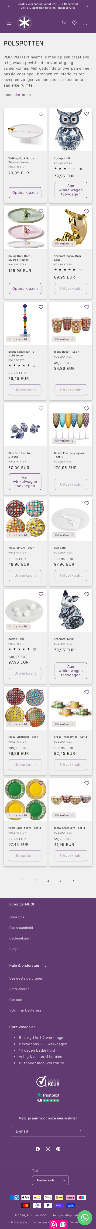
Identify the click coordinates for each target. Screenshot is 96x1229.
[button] (9, 23)
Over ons (16, 917)
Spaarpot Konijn (64, 639)
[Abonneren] (80, 1131)
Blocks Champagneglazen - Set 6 (70, 455)
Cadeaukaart (20, 938)
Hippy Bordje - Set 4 (21, 548)
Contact (15, 1000)
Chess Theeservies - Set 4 (70, 737)
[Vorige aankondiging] (8, 6)
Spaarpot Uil (62, 158)
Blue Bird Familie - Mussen (20, 455)
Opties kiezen (25, 192)
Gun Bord (60, 548)
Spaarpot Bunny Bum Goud (67, 258)
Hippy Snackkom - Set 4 (69, 828)
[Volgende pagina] (73, 881)
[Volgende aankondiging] (87, 6)
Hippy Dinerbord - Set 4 (23, 737)
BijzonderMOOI (37, 1215)
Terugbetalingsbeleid (67, 1215)
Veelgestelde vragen (26, 978)
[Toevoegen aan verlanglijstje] (41, 113)
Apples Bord (16, 639)
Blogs (13, 949)
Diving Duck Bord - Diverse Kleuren (20, 258)
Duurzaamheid (21, 928)
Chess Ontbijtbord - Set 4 (24, 828)
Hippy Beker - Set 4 (66, 352)
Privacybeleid (20, 1222)
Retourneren (19, 989)
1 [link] (23, 880)
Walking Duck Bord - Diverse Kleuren (21, 160)
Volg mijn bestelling (25, 1010)
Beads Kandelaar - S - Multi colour (22, 353)
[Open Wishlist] (74, 23)
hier (17, 94)
